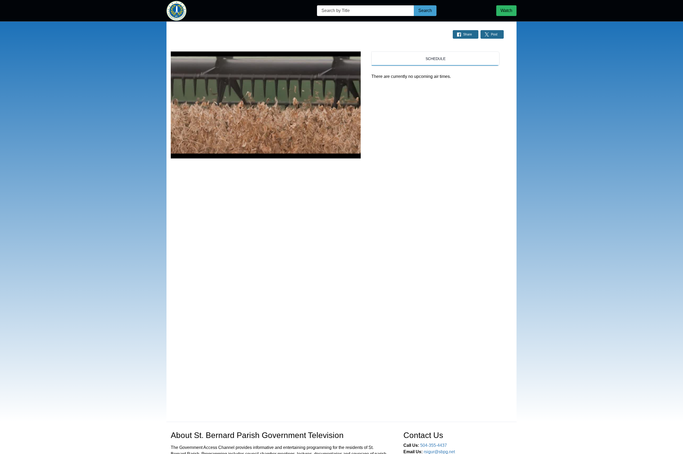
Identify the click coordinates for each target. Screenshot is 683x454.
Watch (506, 10)
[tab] (435, 58)
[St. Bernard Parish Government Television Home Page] (176, 11)
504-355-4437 (433, 445)
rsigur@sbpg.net (439, 451)
